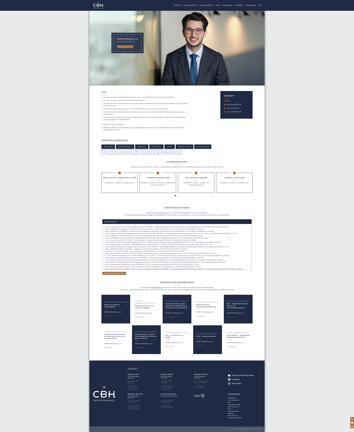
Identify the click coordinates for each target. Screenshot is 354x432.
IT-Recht (169, 147)
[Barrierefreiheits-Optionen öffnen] (352, 426)
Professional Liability (233, 411)
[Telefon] (352, 419)
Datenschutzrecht (184, 147)
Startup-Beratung (233, 415)
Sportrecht (231, 413)
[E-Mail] (352, 422)
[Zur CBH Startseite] (98, 4)
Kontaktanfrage (125, 47)
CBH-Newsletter (157, 287)
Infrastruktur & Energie (234, 404)
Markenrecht (108, 147)
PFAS (229, 409)
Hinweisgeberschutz (233, 400)
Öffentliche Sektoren (233, 406)
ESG (229, 402)
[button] (191, 5)
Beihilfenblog (231, 398)
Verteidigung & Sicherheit (170, 152)
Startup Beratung (202, 147)
